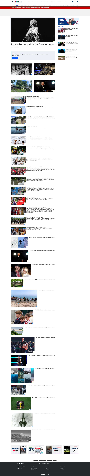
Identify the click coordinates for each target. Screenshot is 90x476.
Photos (49, 5)
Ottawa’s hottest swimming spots (31, 126)
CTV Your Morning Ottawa (32, 5)
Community (62, 5)
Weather (25, 5)
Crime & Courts (72, 5)
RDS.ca (61, 470)
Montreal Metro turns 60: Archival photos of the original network (21, 76)
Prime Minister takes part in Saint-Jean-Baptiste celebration (36, 227)
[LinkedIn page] (23, 463)
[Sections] (12, 2)
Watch (33, 1)
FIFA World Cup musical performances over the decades (45, 337)
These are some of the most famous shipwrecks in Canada (45, 368)
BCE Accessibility (19, 468)
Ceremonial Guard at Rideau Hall (31, 197)
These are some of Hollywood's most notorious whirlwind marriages (43, 264)
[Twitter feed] (17, 463)
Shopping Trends (53, 1)
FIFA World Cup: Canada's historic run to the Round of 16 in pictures (43, 397)
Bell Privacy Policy (34, 468)
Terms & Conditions (34, 469)
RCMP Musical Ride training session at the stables (34, 217)
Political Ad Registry (34, 470)
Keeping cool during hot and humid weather (33, 136)
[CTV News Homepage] (18, 1)
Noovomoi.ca (62, 469)
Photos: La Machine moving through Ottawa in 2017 (34, 106)
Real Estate (67, 5)
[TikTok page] (19, 463)
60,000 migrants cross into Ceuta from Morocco (47, 290)
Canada (28, 1)
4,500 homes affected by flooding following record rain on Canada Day (38, 146)
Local (25, 1)
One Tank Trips (40, 5)
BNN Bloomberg (48, 469)
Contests (53, 5)
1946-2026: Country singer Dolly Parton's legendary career (32, 44)
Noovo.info (61, 468)
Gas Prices (45, 5)
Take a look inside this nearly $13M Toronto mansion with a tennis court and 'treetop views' (40, 279)
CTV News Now (60, 1)
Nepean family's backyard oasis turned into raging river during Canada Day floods (40, 116)
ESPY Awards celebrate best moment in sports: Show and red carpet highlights (42, 355)
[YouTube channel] (21, 463)
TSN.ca (47, 470)
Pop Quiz (57, 5)
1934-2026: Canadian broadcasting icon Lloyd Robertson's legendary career (42, 93)
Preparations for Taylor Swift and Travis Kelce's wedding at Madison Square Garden (41, 385)
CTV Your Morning (44, 1)
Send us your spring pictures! (17, 53)
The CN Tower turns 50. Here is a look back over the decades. (44, 413)
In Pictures (38, 1)
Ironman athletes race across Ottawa (32, 96)
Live (65, 1)
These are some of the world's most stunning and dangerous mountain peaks (42, 237)
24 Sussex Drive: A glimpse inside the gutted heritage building (36, 207)
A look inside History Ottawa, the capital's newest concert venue (43, 76)
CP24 (46, 468)
